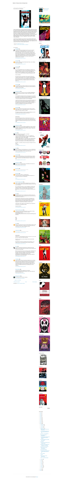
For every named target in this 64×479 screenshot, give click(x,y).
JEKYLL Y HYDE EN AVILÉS (44, 457)
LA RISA (41, 454)
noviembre (42, 425)
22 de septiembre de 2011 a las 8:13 (20, 88)
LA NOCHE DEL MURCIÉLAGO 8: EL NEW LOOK (45, 443)
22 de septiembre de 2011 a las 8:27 (20, 145)
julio (41, 460)
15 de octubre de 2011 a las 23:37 (20, 273)
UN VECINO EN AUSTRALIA (44, 446)
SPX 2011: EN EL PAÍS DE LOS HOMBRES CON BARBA (44, 445)
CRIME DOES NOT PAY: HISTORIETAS (43, 448)
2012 (40, 422)
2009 (40, 470)
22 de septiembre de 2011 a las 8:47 (20, 170)
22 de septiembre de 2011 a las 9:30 (20, 207)
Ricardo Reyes (17, 269)
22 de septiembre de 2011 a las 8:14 (20, 104)
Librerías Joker (17, 230)
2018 (40, 416)
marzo (42, 465)
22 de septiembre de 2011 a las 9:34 (20, 220)
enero (41, 467)
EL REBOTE (42, 441)
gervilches (17, 60)
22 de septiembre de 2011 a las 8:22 (20, 122)
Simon (16, 223)
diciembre (42, 424)
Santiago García (17, 91)
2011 (40, 423)
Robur (16, 246)
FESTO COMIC (42, 453)
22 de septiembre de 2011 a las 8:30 (20, 159)
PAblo (16, 193)
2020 (40, 415)
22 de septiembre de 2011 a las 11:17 (20, 243)
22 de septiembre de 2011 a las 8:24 (20, 130)
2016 (40, 417)
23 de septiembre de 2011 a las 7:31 (20, 256)
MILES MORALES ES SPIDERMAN (43, 435)
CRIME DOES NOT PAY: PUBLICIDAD (43, 456)
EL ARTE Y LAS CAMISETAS (44, 433)
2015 (40, 418)
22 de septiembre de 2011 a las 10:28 (20, 227)
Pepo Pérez (17, 168)
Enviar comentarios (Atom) (21, 283)
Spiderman (23, 44)
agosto (42, 459)
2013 (40, 421)
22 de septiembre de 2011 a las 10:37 (20, 232)
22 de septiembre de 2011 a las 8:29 (20, 152)
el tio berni (17, 66)
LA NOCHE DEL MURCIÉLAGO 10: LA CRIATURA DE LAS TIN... (44, 432)
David (16, 148)
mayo (41, 462)
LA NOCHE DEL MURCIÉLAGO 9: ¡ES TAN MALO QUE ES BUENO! (45, 438)
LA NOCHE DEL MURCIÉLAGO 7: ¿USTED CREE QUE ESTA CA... (45, 451)
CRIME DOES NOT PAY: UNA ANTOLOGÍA (44, 429)
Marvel (21, 44)
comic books (18, 44)
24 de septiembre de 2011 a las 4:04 (20, 266)
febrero (42, 466)
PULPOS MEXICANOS (43, 449)
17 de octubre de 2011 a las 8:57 (20, 278)
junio (41, 461)
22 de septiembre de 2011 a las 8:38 (20, 165)
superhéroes (26, 44)
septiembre (42, 428)
